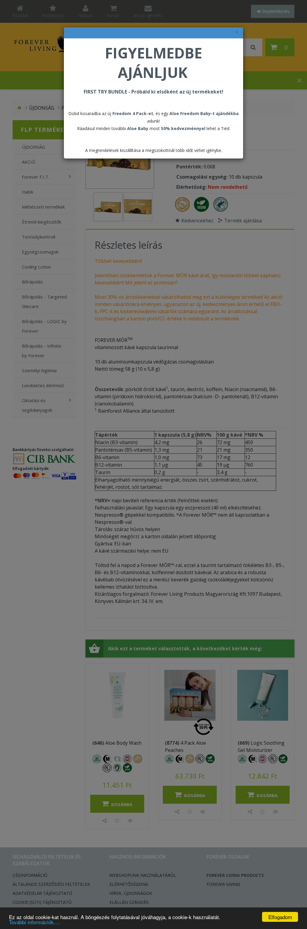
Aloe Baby (137, 128)
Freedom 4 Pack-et (132, 113)
